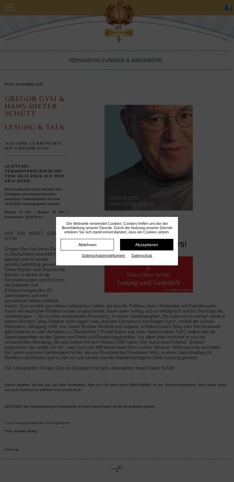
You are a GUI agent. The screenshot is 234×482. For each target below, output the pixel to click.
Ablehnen (87, 244)
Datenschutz (142, 255)
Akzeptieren (146, 244)
